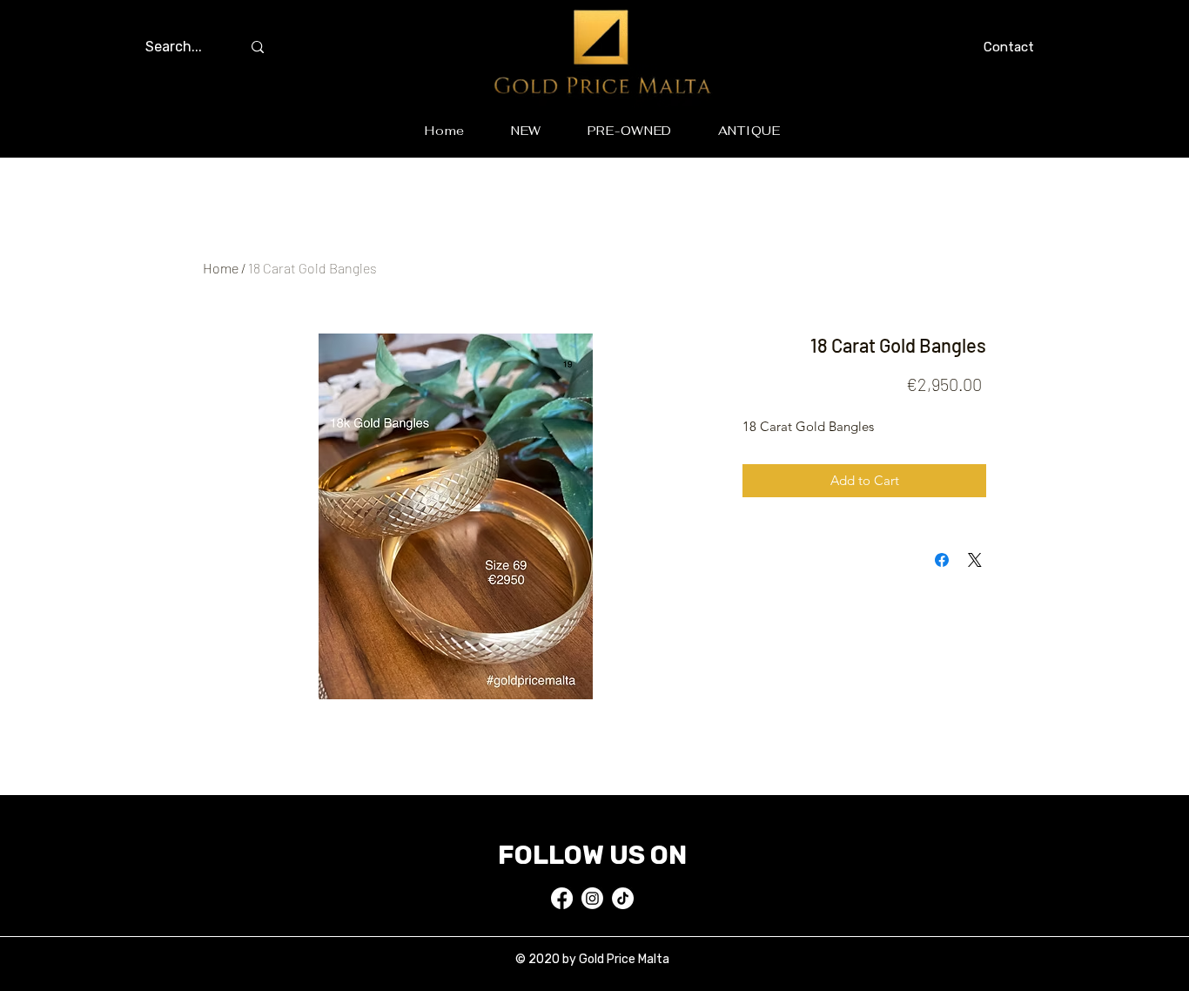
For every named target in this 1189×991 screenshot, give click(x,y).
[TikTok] (623, 898)
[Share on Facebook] (941, 559)
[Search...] (257, 47)
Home (220, 268)
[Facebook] (562, 898)
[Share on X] (974, 559)
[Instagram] (592, 898)
